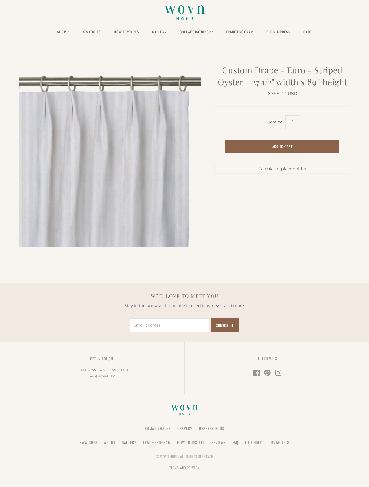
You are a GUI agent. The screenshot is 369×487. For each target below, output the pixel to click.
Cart (307, 32)
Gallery (159, 32)
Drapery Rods (211, 428)
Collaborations (194, 32)
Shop (61, 32)
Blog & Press (278, 32)
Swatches (92, 32)
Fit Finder (253, 442)
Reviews (219, 442)
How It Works (126, 32)
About (109, 442)
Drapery (185, 428)
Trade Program (239, 32)
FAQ (236, 442)
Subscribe (224, 325)
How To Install (191, 442)
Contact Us (279, 442)
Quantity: (273, 122)
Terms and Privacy (184, 467)
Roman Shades (158, 428)
